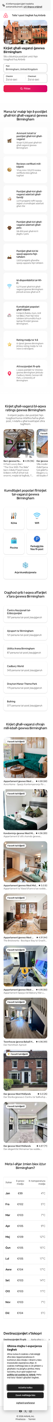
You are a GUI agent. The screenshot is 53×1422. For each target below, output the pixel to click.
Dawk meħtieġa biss (25, 1395)
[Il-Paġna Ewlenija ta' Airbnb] (6, 15)
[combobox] (25, 69)
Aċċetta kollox (25, 1387)
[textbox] (14, 79)
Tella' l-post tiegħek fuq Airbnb (28, 15)
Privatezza (20, 1419)
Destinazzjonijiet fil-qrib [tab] (15, 1339)
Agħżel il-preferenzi (25, 1403)
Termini (31, 1419)
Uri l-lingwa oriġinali (33, 6)
